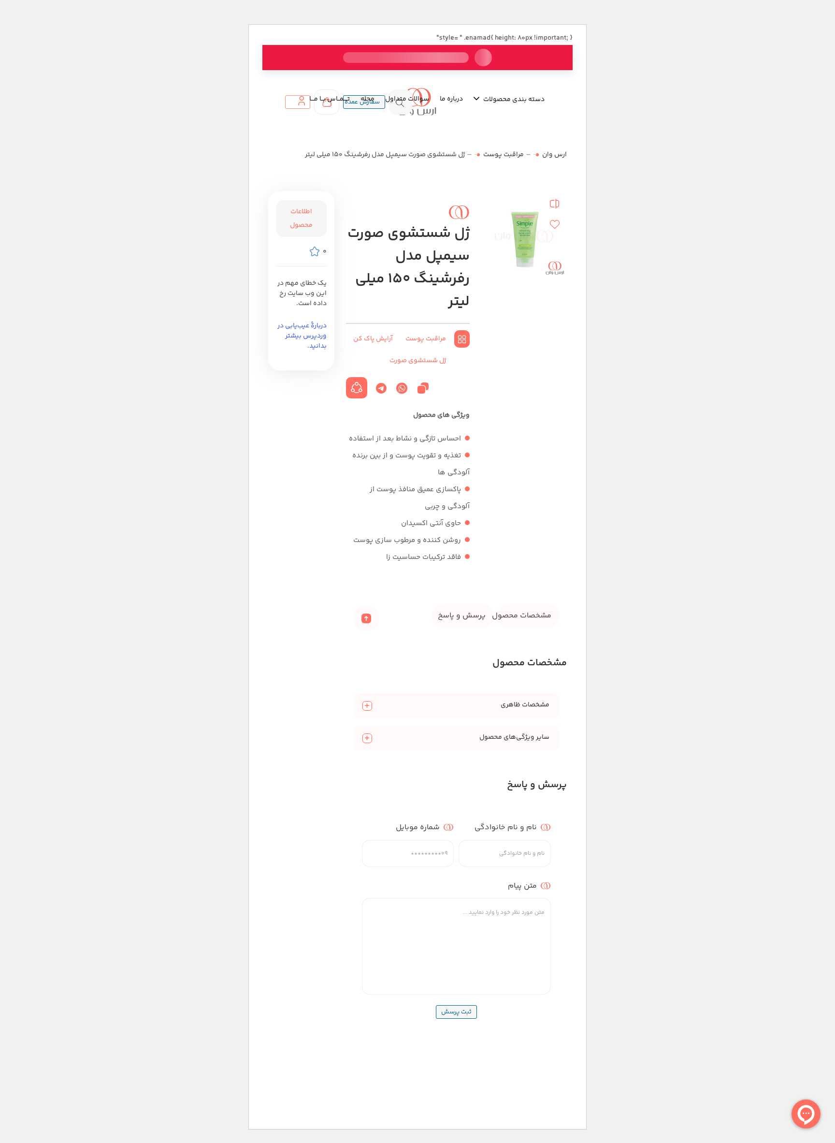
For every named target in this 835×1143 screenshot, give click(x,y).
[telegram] (381, 388)
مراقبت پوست (503, 154)
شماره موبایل (418, 827)
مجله (367, 99)
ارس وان (554, 154)
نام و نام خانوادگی (506, 827)
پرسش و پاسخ (462, 616)
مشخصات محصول (524, 616)
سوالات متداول (407, 99)
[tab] (528, 616)
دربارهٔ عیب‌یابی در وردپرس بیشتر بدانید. (302, 336)
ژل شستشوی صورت (417, 360)
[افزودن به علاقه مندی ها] (554, 224)
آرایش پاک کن (373, 339)
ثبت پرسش (456, 1012)
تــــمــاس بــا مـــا (329, 99)
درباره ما (451, 99)
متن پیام (522, 885)
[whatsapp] (401, 388)
